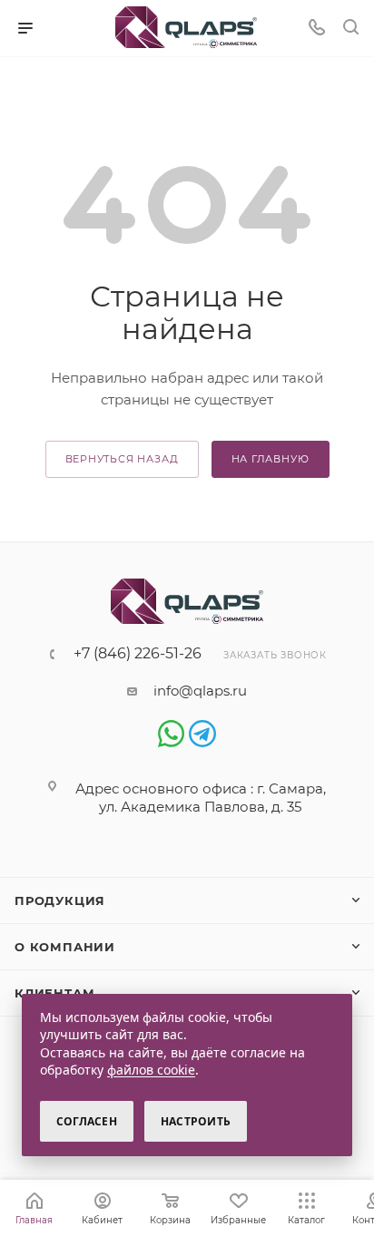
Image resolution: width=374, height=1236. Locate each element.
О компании (65, 946)
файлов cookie (151, 1069)
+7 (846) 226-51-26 (138, 654)
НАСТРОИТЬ (196, 1121)
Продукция (60, 900)
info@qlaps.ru (200, 690)
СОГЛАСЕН (86, 1121)
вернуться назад (122, 459)
